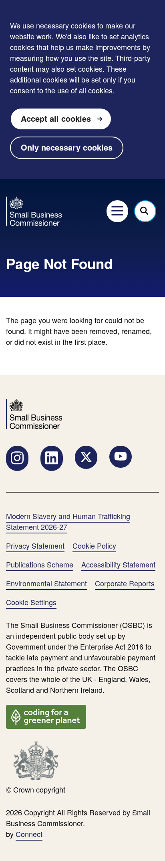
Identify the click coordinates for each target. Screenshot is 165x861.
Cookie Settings (31, 602)
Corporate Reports (125, 583)
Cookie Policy (94, 545)
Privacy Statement (35, 545)
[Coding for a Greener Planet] (46, 715)
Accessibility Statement (118, 564)
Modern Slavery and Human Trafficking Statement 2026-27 (68, 521)
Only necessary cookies (67, 147)
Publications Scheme (39, 564)
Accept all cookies (56, 118)
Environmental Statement (46, 583)
